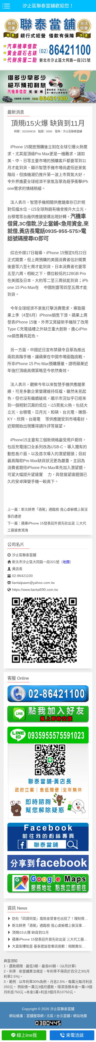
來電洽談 (75, 1035)
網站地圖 (80, 1016)
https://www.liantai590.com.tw (35, 590)
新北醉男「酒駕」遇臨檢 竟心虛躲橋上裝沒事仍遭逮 (52, 925)
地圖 (66, 562)
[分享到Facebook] (48, 864)
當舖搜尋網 (35, 1016)
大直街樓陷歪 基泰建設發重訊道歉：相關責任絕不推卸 (54, 946)
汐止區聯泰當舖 (72, 131)
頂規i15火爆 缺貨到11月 (30, 932)
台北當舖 (63, 1016)
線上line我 (27, 1035)
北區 (50, 1016)
